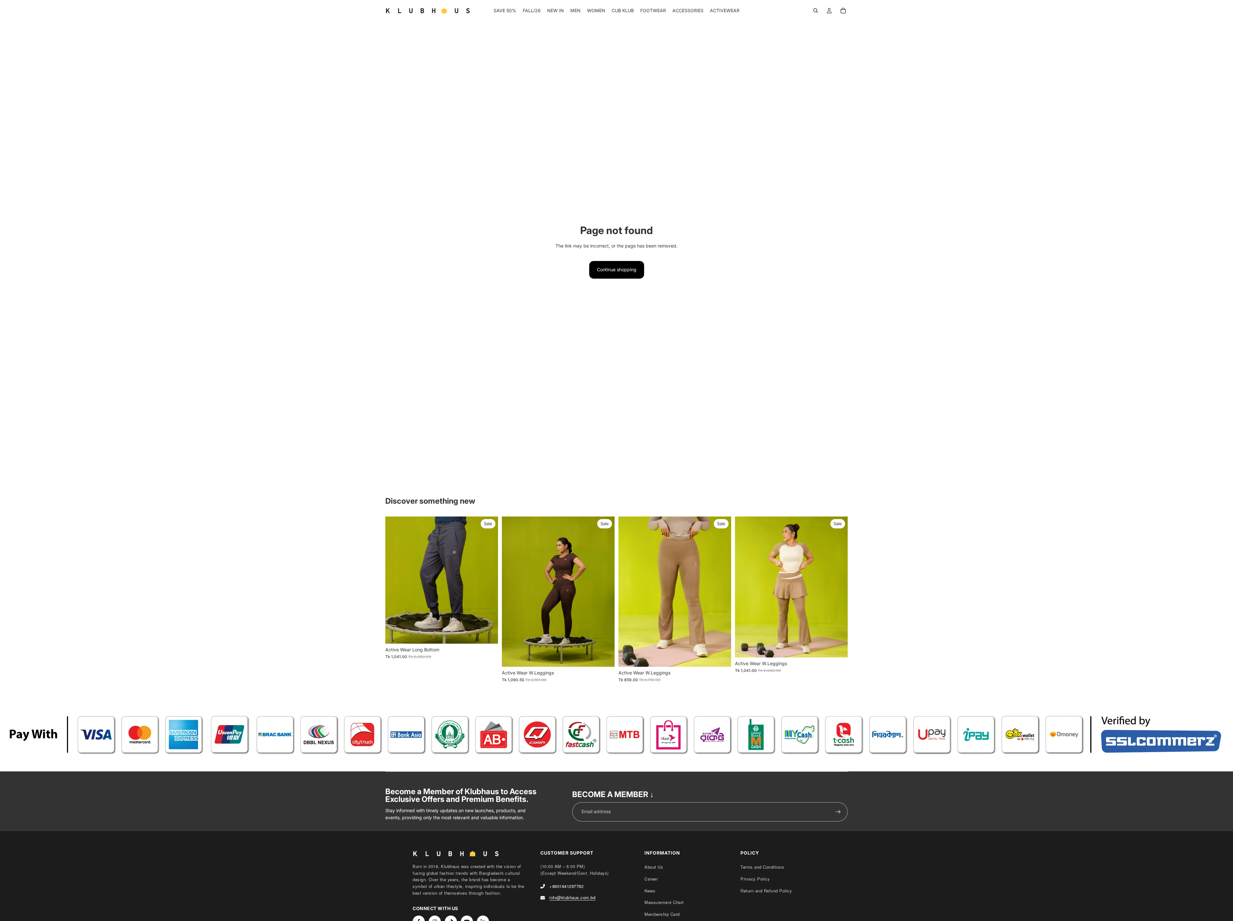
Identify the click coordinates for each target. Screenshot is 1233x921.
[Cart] (843, 11)
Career (651, 879)
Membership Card (662, 914)
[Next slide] (488, 580)
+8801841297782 (566, 886)
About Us (653, 867)
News (649, 891)
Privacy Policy (755, 879)
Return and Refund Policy (766, 891)
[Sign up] (838, 812)
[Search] (816, 11)
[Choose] (488, 633)
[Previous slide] (395, 580)
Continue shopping (616, 269)
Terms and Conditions (762, 867)
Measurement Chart (664, 902)
